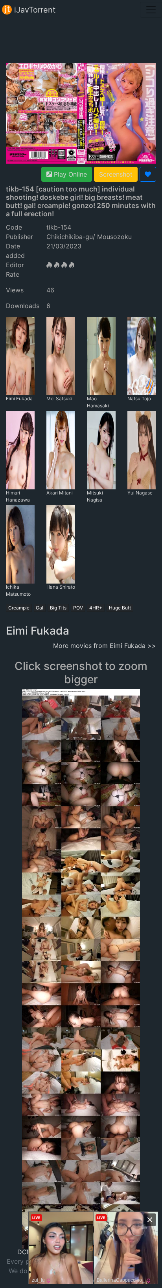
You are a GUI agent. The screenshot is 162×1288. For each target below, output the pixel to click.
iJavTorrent (33, 10)
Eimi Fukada (19, 398)
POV (78, 608)
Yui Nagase (140, 493)
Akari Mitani (59, 493)
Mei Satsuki (59, 398)
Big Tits (58, 608)
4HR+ (95, 608)
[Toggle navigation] (151, 10)
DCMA (27, 1252)
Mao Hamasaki (98, 402)
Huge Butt (120, 608)
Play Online (69, 174)
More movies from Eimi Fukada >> (104, 645)
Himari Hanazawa (18, 496)
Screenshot (116, 174)
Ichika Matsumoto (18, 590)
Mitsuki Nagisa (95, 496)
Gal (39, 608)
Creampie (18, 608)
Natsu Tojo (139, 398)
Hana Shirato (60, 587)
